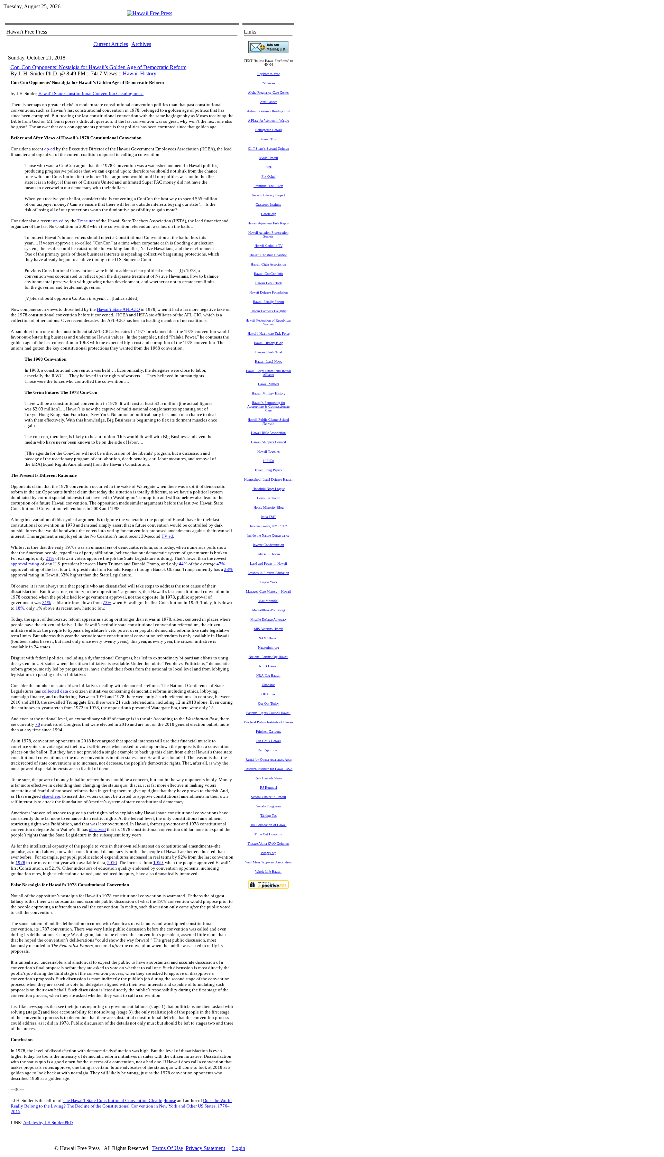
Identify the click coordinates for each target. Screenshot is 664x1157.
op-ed (49, 148)
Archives (141, 44)
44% (183, 563)
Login (238, 1148)
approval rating (25, 563)
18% (20, 608)
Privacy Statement (205, 1148)
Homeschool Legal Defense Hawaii (268, 479)
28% (228, 569)
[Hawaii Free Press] (149, 13)
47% (220, 563)
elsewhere (51, 796)
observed (97, 829)
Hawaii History (139, 73)
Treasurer (86, 220)
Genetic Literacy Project (268, 195)
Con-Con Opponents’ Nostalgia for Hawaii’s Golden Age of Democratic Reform (98, 67)
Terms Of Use (167, 1148)
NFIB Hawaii (268, 666)
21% (50, 558)
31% (46, 602)
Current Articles (110, 44)
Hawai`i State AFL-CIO (118, 309)
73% (107, 602)
